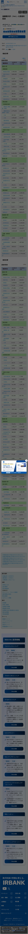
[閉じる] (26, 460)
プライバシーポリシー (6, 929)
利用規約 (20, 927)
